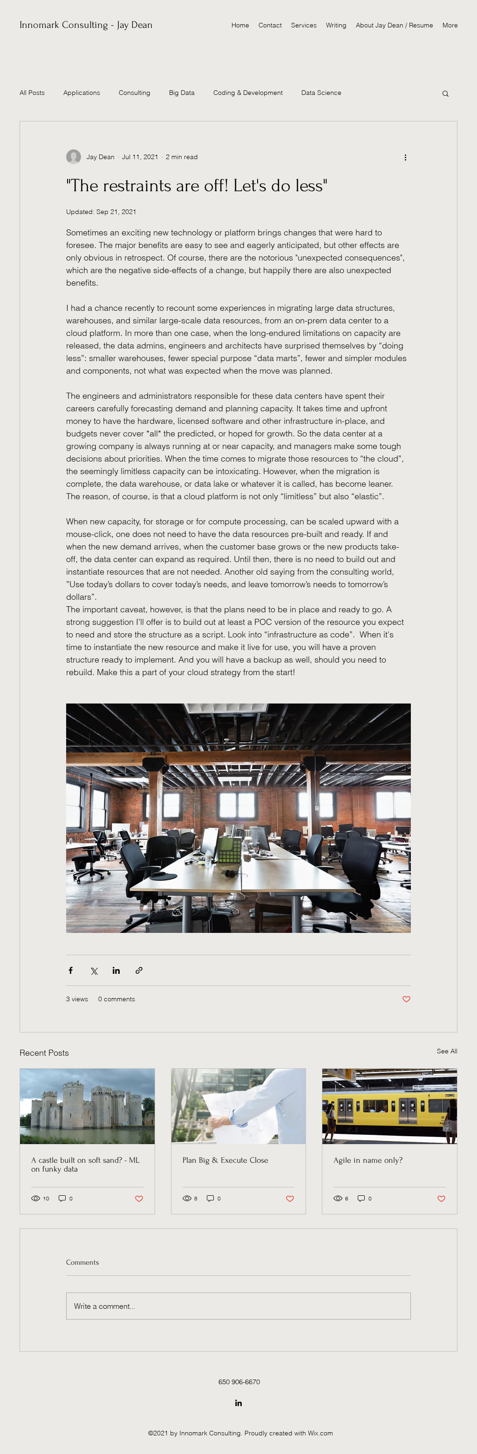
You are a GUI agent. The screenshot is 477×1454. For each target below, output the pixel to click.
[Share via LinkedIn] (116, 970)
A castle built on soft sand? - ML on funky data (85, 1164)
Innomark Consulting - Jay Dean (86, 24)
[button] (445, 93)
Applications (81, 92)
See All (447, 1051)
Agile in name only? (368, 1160)
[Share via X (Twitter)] (93, 970)
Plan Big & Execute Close (225, 1160)
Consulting (134, 92)
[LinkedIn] (238, 1402)
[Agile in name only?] (389, 1106)
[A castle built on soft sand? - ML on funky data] (87, 1106)
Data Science (321, 92)
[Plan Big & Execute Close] (238, 1106)
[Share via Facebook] (70, 970)
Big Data (182, 92)
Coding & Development (248, 92)
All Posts (32, 92)
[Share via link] (139, 970)
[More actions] (405, 156)
